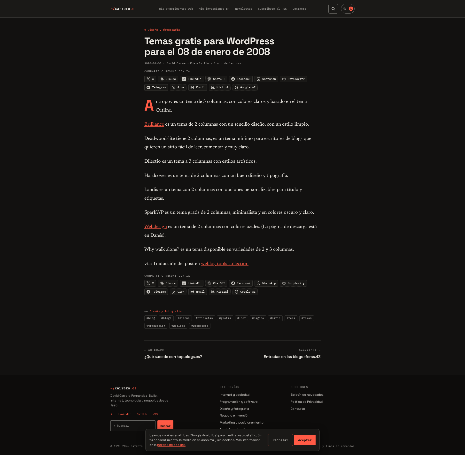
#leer (241, 318)
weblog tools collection (224, 263)
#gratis (225, 318)
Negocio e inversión (234, 415)
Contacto (299, 8)
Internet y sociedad (234, 395)
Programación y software (239, 402)
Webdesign (155, 226)
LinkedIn (124, 414)
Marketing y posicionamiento (242, 422)
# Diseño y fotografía (162, 29)
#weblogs (178, 325)
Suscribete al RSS (272, 8)
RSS (155, 414)
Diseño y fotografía (165, 311)
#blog (151, 318)
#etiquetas (204, 318)
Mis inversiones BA (214, 8)
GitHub (142, 414)
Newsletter (243, 8)
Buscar (165, 425)
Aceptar (305, 440)
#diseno (184, 318)
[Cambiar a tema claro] (348, 9)
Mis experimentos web (176, 8)
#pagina (258, 318)
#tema (291, 318)
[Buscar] (333, 9)
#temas (307, 318)
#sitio (275, 318)
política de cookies (171, 445)
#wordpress (199, 325)
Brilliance (154, 124)
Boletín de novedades (307, 395)
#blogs (166, 318)
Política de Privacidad (307, 402)
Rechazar (280, 440)
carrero (123, 9)
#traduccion (156, 325)
